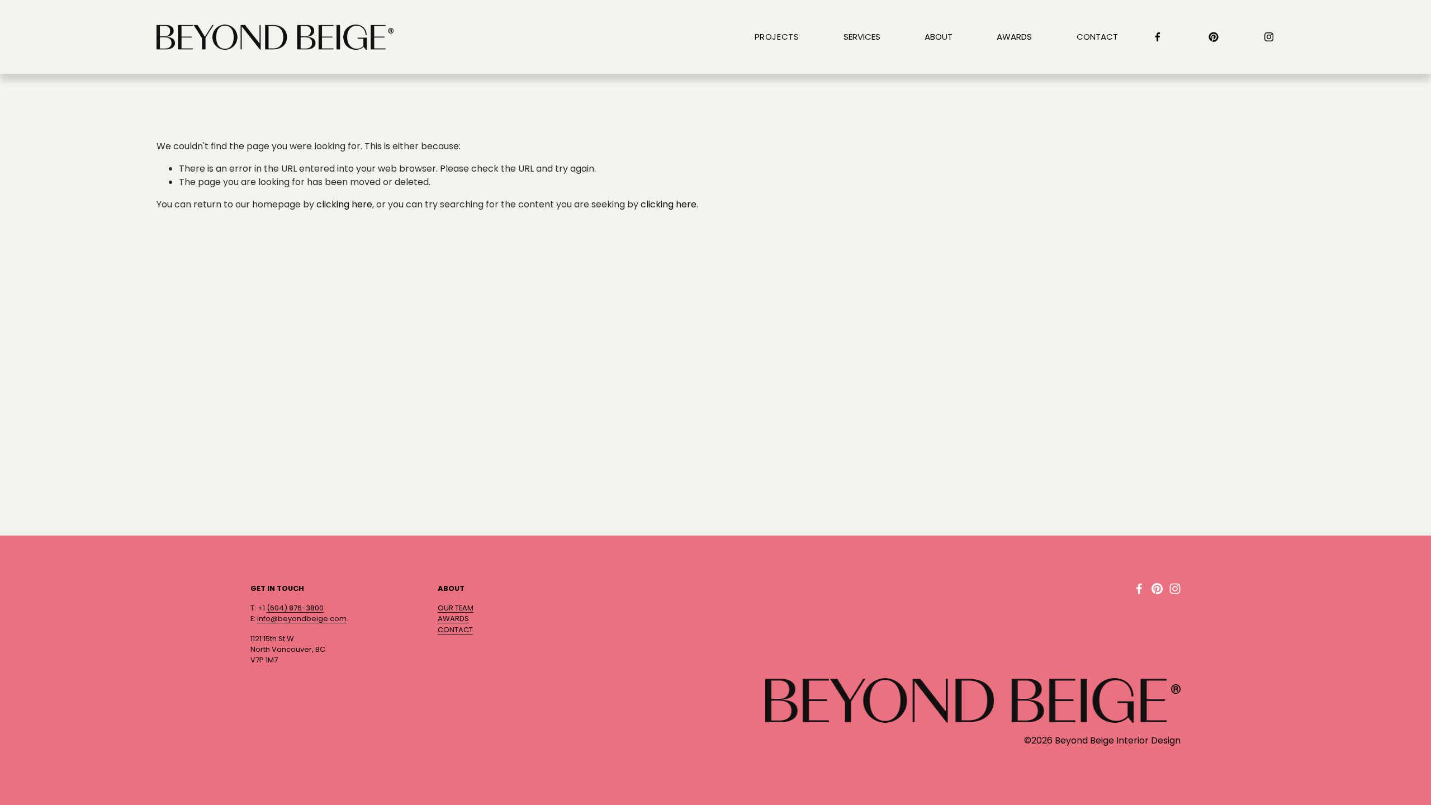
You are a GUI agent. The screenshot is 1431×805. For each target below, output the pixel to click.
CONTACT (1097, 36)
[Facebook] (1157, 36)
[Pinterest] (1213, 36)
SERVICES (862, 36)
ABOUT (939, 36)
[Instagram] (1268, 36)
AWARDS (1014, 36)
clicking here (344, 204)
